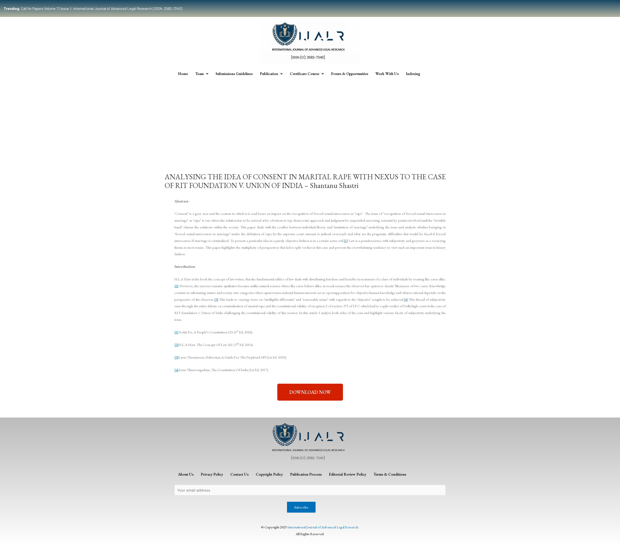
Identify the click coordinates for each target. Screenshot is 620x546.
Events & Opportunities (349, 73)
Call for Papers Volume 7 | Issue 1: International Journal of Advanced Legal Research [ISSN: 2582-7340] (93, 8)
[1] (346, 240)
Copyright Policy (269, 474)
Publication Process (306, 474)
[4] (406, 299)
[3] (216, 299)
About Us (186, 474)
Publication (269, 73)
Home (183, 73)
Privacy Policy (212, 474)
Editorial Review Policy (347, 474)
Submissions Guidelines (234, 73)
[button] (310, 392)
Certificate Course (304, 73)
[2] (176, 286)
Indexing (413, 73)
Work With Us (387, 73)
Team (199, 73)
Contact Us (239, 474)
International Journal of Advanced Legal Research (322, 527)
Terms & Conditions (389, 474)
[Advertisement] (310, 116)
